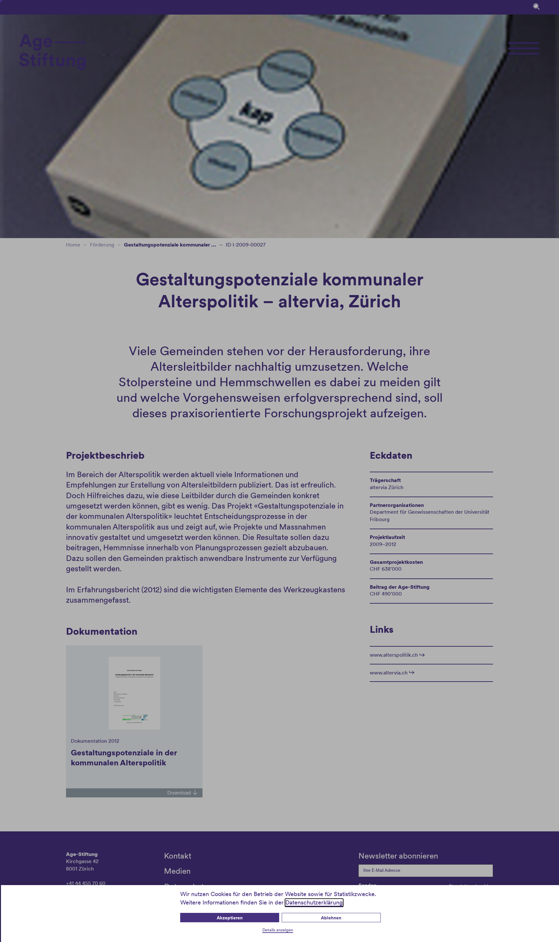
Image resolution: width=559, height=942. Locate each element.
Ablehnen (331, 917)
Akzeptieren (230, 917)
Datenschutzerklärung (314, 902)
